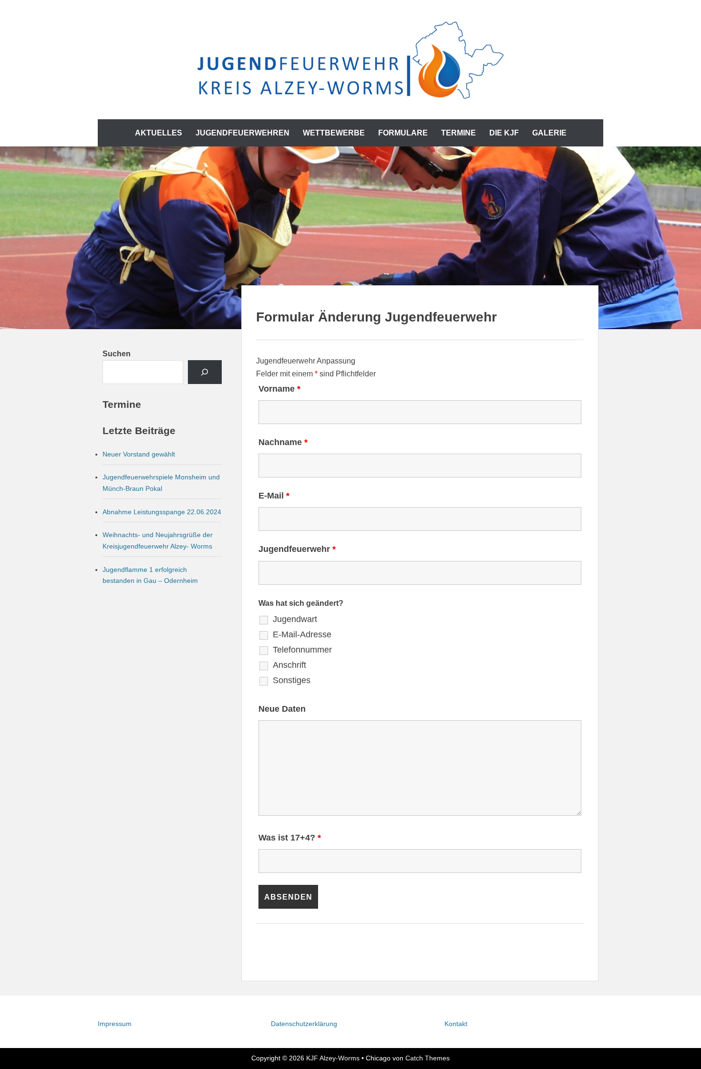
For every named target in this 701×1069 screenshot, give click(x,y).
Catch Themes (427, 1058)
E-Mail (273, 495)
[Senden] (205, 372)
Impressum (115, 1023)
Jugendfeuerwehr (297, 549)
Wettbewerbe (334, 133)
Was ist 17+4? (289, 837)
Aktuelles (158, 133)
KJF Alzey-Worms (333, 1058)
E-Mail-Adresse (302, 634)
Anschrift (289, 665)
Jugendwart (295, 619)
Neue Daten (282, 709)
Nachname (283, 442)
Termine (458, 133)
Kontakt (455, 1023)
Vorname (279, 389)
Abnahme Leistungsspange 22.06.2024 (162, 512)
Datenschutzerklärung (304, 1023)
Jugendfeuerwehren (242, 133)
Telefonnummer (302, 649)
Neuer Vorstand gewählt (139, 454)
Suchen (117, 354)
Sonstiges (291, 680)
